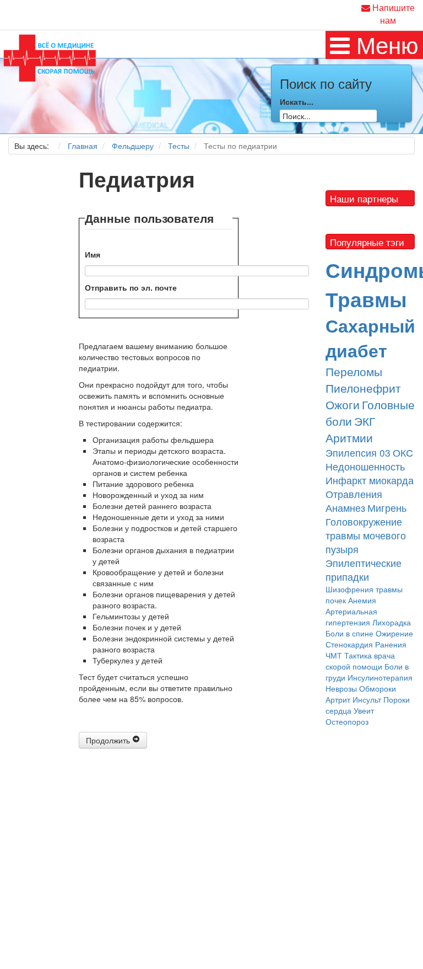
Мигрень (386, 508)
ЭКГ (364, 421)
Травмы (366, 298)
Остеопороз (347, 721)
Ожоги (343, 404)
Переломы (354, 371)
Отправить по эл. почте (131, 287)
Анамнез (345, 508)
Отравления (354, 494)
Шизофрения (349, 589)
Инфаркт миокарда (370, 480)
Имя (92, 254)
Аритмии (349, 437)
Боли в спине (349, 633)
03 (385, 452)
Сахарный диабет (370, 338)
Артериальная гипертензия (351, 617)
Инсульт (366, 699)
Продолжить (109, 740)
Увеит (364, 710)
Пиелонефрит (363, 387)
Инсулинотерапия (380, 677)
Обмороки (377, 688)
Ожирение (394, 633)
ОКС (403, 452)
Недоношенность (365, 466)
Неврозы (341, 688)
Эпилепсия (352, 452)
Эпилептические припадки (364, 569)
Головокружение (364, 521)
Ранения (390, 644)
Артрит (338, 699)
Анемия (362, 600)
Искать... (296, 101)
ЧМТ (334, 655)
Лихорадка (391, 622)
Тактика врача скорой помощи (360, 661)
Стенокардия (349, 644)
